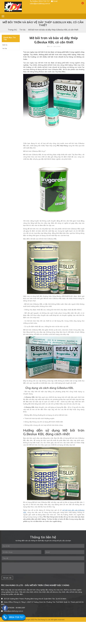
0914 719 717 (16, 617)
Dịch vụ (4, 45)
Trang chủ (12, 29)
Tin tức (22, 29)
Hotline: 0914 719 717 (40, 1)
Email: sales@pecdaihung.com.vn (44, 2)
